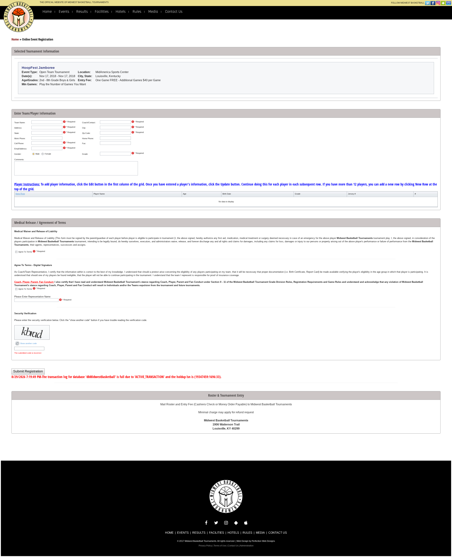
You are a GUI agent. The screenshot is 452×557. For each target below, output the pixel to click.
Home (47, 11)
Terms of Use (220, 545)
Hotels (121, 11)
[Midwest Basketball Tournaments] (226, 496)
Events (64, 11)
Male (37, 154)
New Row (20, 194)
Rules (137, 11)
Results (82, 11)
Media (153, 11)
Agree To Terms (25, 252)
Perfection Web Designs (263, 541)
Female (48, 154)
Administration (247, 545)
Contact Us (173, 11)
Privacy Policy (205, 545)
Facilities (102, 11)
